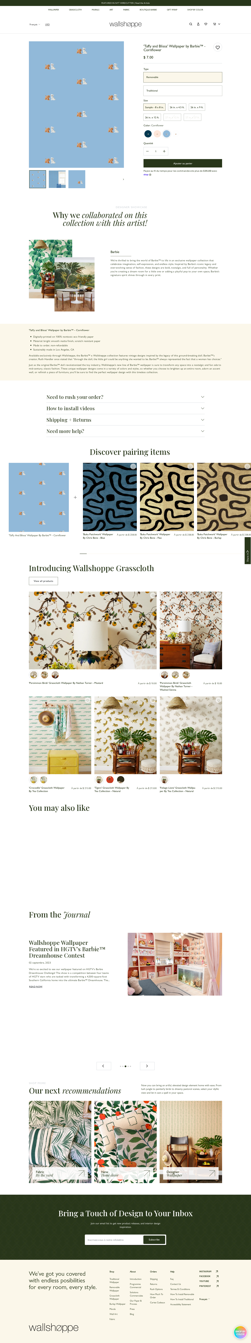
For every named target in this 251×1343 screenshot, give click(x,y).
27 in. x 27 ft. (192, 117)
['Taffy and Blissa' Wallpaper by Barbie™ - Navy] (148, 133)
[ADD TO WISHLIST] (217, 47)
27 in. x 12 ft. (172, 117)
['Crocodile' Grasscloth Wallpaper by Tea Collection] (33, 779)
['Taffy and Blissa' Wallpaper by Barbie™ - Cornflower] (166, 133)
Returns (153, 1284)
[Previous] (104, 1066)
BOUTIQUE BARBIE (148, 9)
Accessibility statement (180, 1304)
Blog (132, 1314)
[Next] (147, 1066)
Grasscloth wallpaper (115, 1297)
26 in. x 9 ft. (197, 107)
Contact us (175, 1284)
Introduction (135, 1279)
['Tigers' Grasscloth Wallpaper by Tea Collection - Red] (110, 779)
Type (146, 69)
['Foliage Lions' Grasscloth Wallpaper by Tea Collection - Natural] (164, 779)
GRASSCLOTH (75, 9)
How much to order (156, 1295)
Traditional (152, 90)
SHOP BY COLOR (195, 9)
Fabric (112, 1319)
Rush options (156, 1289)
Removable (152, 77)
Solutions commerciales (136, 1294)
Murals (113, 1309)
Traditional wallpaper (114, 1280)
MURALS (95, 9)
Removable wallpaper (115, 1288)
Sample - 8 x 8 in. (154, 107)
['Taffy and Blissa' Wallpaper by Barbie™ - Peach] (157, 133)
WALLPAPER (53, 9)
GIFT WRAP (172, 9)
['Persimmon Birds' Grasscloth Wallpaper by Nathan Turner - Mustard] (33, 675)
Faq (171, 1279)
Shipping (154, 1279)
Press (132, 1309)
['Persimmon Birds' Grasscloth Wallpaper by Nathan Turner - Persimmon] (44, 675)
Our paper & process (136, 1302)
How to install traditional (182, 1299)
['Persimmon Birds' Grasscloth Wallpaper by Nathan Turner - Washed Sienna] (55, 675)
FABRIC (126, 9)
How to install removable (182, 1294)
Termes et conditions (180, 1289)
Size (146, 100)
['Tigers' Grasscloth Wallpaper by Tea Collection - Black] (121, 779)
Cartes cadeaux (157, 1302)
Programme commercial (135, 1285)
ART (111, 9)
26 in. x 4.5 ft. (177, 107)
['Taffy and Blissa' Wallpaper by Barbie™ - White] (175, 133)
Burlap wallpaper (118, 1303)
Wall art (114, 1314)
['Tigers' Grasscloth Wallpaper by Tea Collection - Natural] (99, 779)
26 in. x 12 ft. (152, 117)
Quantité (148, 143)
